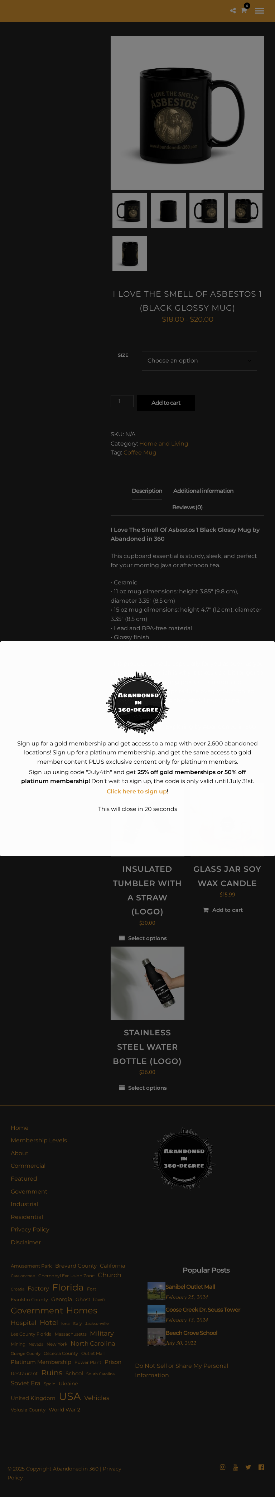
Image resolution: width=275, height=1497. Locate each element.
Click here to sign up (137, 791)
